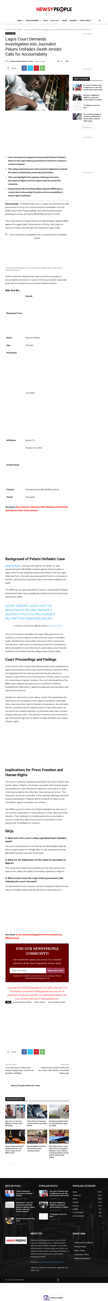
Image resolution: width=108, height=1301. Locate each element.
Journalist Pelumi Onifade (22, 1002)
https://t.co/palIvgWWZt (35, 614)
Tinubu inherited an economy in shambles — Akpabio (25, 1193)
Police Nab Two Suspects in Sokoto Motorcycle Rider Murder (37, 1123)
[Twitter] (30, 68)
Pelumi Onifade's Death (56, 1002)
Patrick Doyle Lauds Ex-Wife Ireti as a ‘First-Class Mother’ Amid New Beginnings (53, 1070)
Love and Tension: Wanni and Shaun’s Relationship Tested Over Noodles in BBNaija (19, 1070)
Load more (87, 127)
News (19, 20)
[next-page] (11, 1163)
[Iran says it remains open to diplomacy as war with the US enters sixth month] (77, 87)
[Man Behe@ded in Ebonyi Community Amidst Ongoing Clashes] (37, 1137)
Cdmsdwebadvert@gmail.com (51, 1262)
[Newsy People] (54, 9)
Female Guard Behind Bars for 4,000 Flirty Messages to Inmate (58, 1123)
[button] (99, 20)
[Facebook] (24, 68)
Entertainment (32, 20)
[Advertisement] (37, 132)
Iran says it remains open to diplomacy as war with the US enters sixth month (92, 87)
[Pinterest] (36, 68)
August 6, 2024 (55, 625)
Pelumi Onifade (12, 566)
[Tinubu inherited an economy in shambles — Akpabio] (9, 1193)
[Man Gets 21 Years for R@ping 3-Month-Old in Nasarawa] (15, 1111)
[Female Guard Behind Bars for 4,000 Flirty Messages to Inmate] (59, 1111)
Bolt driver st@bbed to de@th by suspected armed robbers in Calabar (92, 97)
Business (73, 20)
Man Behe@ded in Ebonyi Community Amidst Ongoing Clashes (36, 1148)
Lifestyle (54, 20)
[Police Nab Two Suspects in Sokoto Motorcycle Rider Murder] (37, 1111)
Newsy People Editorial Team (22, 61)
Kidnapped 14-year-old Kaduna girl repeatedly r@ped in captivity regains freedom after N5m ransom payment (25, 1207)
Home (7, 29)
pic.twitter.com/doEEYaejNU (28, 618)
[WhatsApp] (42, 68)
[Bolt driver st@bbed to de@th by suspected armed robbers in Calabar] (77, 97)
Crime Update (85, 20)
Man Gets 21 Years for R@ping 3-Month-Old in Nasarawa (13, 1123)
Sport (45, 20)
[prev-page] (7, 1163)
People (64, 20)
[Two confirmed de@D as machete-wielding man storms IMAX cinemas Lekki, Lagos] (77, 116)
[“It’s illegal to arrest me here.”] (77, 107)
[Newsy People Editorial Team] (7, 61)
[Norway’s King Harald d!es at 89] (9, 1221)
